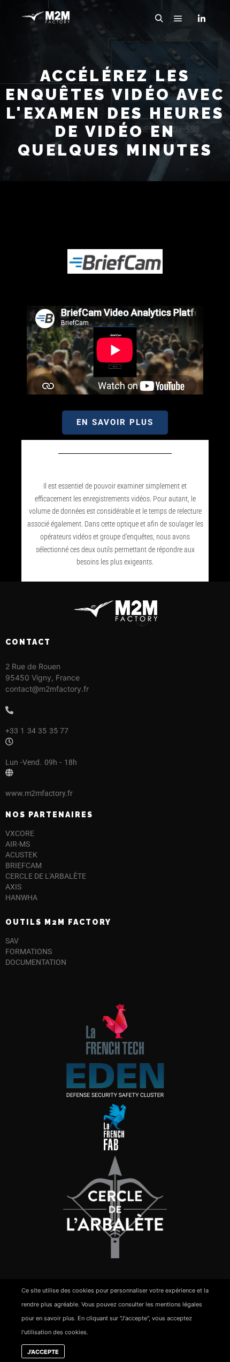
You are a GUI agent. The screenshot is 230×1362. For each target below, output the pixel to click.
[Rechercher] (158, 19)
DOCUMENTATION (35, 962)
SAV (12, 941)
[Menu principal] (178, 19)
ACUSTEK (21, 854)
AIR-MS (17, 844)
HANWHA (21, 897)
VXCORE (19, 833)
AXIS (13, 887)
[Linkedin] (202, 19)
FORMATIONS (28, 951)
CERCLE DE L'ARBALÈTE (45, 876)
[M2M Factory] (45, 18)
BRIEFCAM (23, 865)
